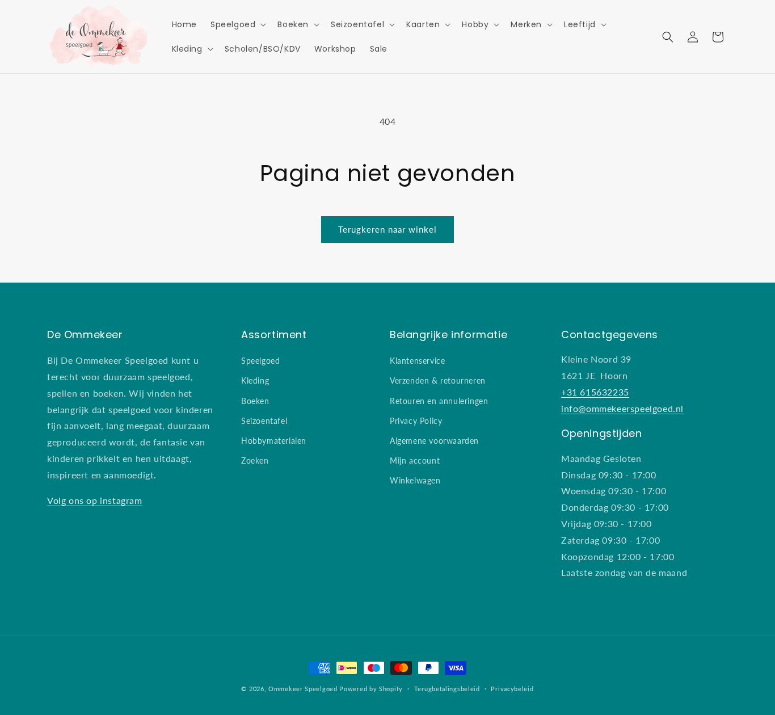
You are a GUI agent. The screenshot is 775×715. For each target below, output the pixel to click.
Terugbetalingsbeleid (447, 688)
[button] (237, 24)
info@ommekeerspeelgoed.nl (622, 408)
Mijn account (415, 460)
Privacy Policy (416, 421)
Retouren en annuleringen (439, 401)
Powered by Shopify (371, 688)
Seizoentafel (264, 421)
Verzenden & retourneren (438, 380)
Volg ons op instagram (94, 500)
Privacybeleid (512, 688)
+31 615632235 (595, 391)
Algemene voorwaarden (434, 440)
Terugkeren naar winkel (387, 229)
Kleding (255, 380)
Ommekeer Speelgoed (303, 688)
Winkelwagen (415, 480)
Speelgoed (260, 360)
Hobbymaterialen (273, 440)
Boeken (255, 401)
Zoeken (255, 460)
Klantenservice (417, 360)
